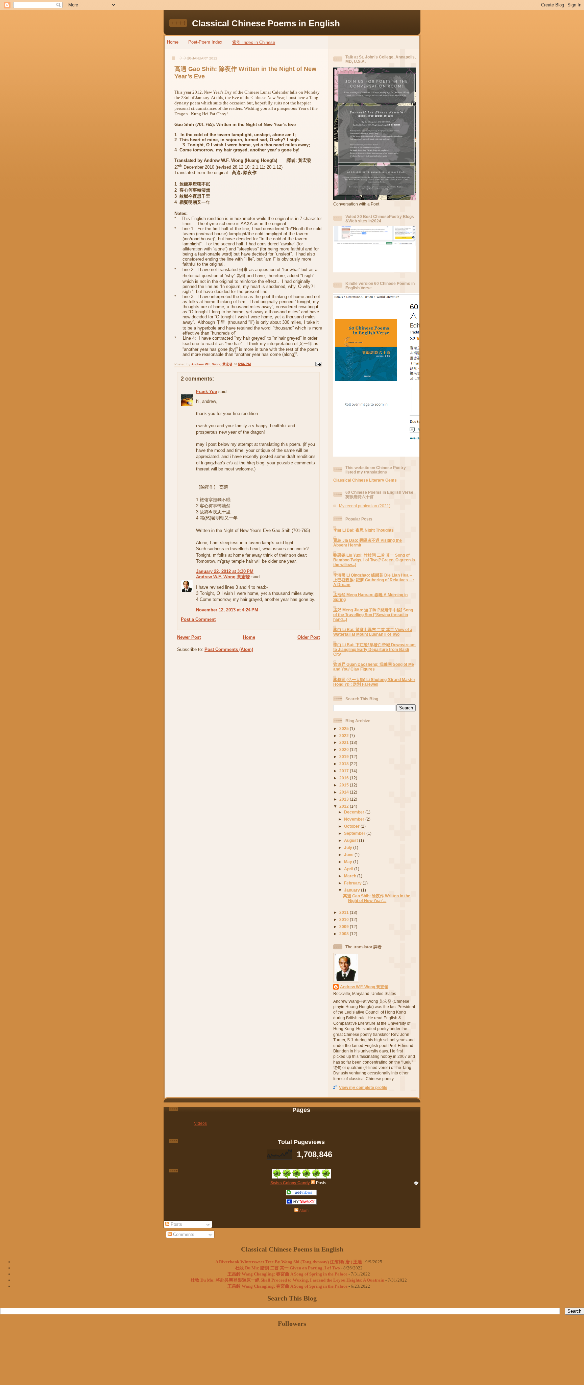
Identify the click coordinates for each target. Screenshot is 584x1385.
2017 (344, 771)
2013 (344, 799)
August (351, 840)
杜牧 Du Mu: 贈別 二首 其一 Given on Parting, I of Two (287, 1267)
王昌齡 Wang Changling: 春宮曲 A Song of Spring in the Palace (287, 1274)
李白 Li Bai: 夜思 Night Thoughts (363, 530)
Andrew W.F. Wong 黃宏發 (223, 576)
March (350, 876)
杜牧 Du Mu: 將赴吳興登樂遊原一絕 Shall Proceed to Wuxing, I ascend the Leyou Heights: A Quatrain (287, 1280)
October (352, 826)
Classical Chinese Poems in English (266, 23)
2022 (344, 735)
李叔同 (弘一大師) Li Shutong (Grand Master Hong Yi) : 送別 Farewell (374, 681)
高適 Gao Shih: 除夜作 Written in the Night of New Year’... (376, 898)
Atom (303, 1210)
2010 (344, 919)
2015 (344, 785)
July (348, 847)
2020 (344, 749)
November (354, 819)
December (354, 812)
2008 (344, 933)
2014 (344, 792)
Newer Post (189, 637)
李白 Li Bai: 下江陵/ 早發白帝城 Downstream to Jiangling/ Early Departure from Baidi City (374, 649)
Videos (200, 1123)
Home (172, 42)
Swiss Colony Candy (290, 1183)
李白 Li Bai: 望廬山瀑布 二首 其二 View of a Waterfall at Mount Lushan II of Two (372, 631)
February (353, 883)
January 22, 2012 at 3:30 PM (224, 571)
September (355, 833)
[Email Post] (318, 364)
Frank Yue (206, 391)
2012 (344, 806)
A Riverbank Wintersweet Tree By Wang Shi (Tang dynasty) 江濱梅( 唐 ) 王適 (288, 1261)
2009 (344, 926)
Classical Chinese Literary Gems (365, 480)
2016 (344, 778)
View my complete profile (363, 1087)
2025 (344, 728)
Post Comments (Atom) (228, 649)
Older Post (308, 637)
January (352, 890)
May (348, 861)
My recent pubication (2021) (364, 506)
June (349, 854)
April (349, 869)
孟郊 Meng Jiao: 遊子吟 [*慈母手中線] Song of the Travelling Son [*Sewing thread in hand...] (373, 615)
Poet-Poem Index (205, 42)
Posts (175, 1224)
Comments (183, 1234)
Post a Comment (198, 619)
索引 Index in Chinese (253, 42)
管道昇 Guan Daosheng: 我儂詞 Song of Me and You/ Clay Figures (373, 666)
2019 (344, 756)
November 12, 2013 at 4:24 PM (227, 609)
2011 (344, 912)
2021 (344, 742)
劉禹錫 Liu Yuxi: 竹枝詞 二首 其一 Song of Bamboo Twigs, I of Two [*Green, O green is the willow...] (374, 560)
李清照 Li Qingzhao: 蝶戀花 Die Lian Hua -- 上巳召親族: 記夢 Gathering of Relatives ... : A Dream (373, 580)
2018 (344, 763)
